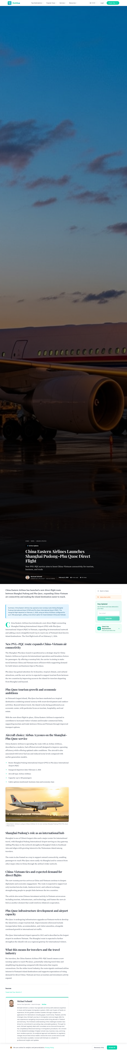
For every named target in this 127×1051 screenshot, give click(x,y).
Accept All (112, 1047)
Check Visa (111, 3)
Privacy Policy (49, 1047)
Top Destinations (36, 3)
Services (62, 3)
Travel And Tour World (12, 992)
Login (102, 3)
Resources (72, 3)
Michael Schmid (36, 576)
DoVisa (44, 1004)
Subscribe (108, 618)
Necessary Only (99, 1047)
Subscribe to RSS (105, 597)
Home (27, 541)
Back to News (104, 591)
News (32, 541)
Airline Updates (41, 541)
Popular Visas (50, 3)
